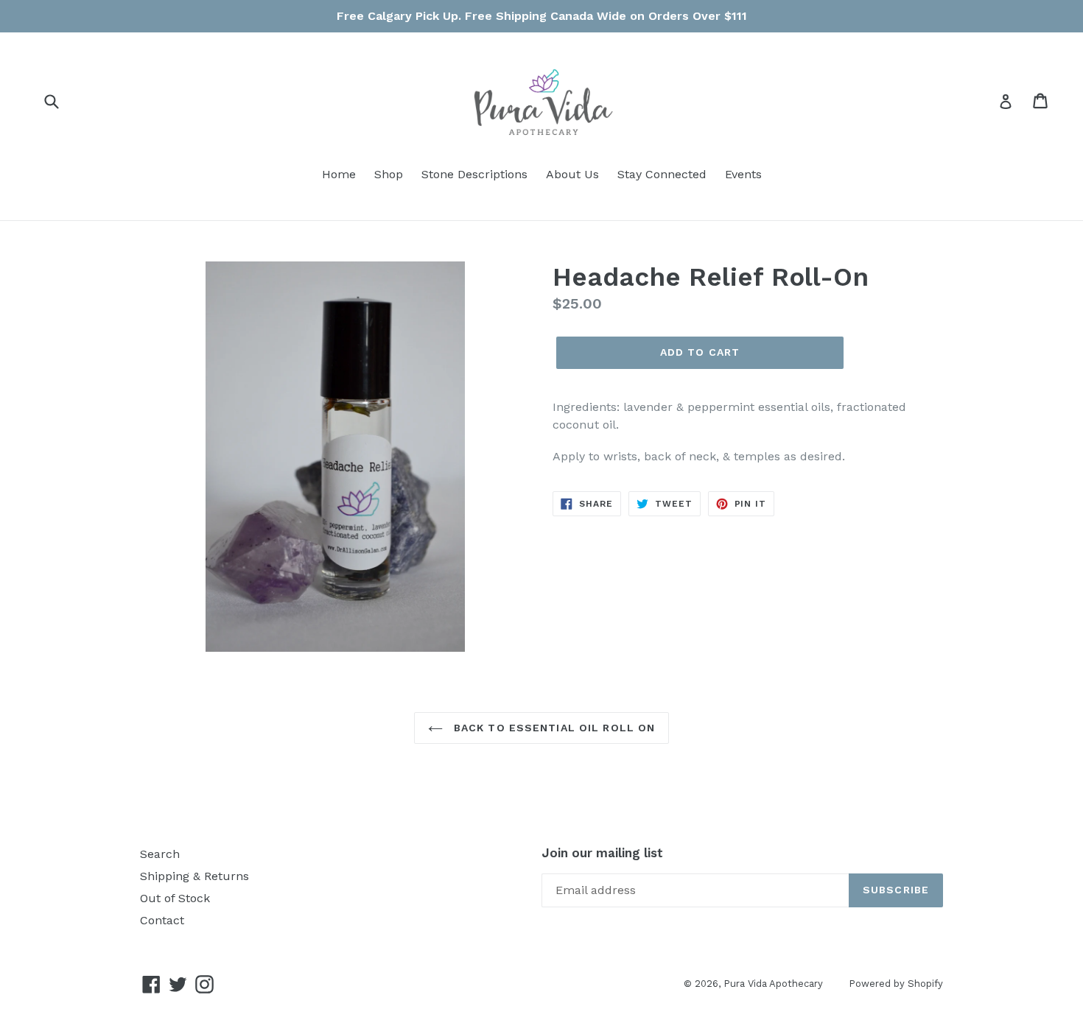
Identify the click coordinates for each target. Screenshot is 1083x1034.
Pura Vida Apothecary (773, 983)
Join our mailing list (602, 852)
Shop (388, 174)
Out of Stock (175, 898)
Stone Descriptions (474, 174)
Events (743, 174)
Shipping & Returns (194, 876)
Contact (162, 920)
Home (339, 174)
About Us (572, 174)
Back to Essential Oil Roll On (553, 728)
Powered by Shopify (896, 983)
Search (160, 854)
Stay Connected (662, 174)
